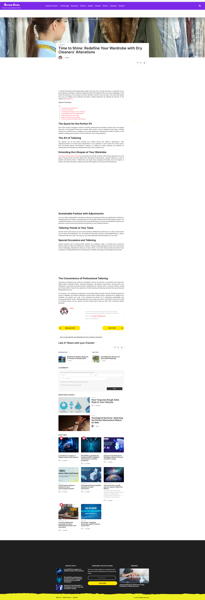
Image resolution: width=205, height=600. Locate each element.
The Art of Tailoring (67, 110)
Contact (122, 6)
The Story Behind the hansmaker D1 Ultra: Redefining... (157, 558)
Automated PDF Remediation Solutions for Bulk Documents (91, 487)
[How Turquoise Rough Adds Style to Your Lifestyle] (74, 405)
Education (83, 520)
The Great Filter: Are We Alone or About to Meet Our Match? (113, 487)
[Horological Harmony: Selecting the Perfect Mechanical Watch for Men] (74, 423)
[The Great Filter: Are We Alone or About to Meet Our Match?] (114, 474)
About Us (59, 597)
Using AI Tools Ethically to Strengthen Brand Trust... (95, 557)
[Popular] (61, 438)
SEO (59, 453)
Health (90, 6)
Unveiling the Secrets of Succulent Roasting (110, 357)
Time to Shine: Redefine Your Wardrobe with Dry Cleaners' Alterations (81, 337)
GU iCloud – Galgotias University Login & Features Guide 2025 (90, 524)
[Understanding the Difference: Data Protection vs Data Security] (134, 575)
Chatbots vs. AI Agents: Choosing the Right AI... (188, 557)
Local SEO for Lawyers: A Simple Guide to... (64, 557)
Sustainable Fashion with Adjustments (72, 113)
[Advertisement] (91, 78)
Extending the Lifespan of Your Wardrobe (73, 111)
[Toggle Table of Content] (59, 106)
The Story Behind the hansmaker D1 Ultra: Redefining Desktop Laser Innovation (67, 525)
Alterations (69, 99)
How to (105, 6)
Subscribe (102, 583)
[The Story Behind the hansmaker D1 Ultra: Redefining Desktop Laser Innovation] (68, 511)
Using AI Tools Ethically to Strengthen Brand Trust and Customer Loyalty (113, 457)
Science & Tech (51, 6)
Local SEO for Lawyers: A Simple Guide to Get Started (68, 456)
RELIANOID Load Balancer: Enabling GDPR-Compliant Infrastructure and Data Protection (90, 458)
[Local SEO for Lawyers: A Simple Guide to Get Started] (68, 444)
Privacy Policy (67, 597)
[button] (200, 5)
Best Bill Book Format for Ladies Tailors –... (17, 557)
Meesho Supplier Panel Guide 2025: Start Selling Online (48, 558)
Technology (64, 6)
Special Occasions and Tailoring (71, 117)
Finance (83, 6)
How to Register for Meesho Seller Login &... (32, 557)
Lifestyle (113, 6)
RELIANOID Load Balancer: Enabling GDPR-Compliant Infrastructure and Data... (79, 558)
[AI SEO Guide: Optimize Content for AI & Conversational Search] (68, 474)
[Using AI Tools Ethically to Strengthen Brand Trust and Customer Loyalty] (114, 444)
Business (74, 6)
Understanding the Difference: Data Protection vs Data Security (132, 585)
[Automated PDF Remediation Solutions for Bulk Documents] (91, 474)
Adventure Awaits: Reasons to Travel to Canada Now (77, 357)
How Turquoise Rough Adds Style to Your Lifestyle (105, 401)
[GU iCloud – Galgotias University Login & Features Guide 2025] (91, 511)
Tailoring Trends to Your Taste (70, 115)
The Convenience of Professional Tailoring (74, 119)
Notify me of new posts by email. (71, 385)
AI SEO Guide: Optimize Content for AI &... (110, 557)
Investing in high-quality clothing (68, 156)
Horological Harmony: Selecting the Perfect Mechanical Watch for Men (107, 420)
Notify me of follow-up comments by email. (74, 382)
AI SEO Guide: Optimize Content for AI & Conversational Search (66, 487)
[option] (64, 552)
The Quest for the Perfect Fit (70, 108)
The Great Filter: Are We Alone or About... (141, 557)
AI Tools (106, 453)
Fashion (98, 6)
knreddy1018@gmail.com (99, 316)
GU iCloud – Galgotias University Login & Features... (172, 558)
